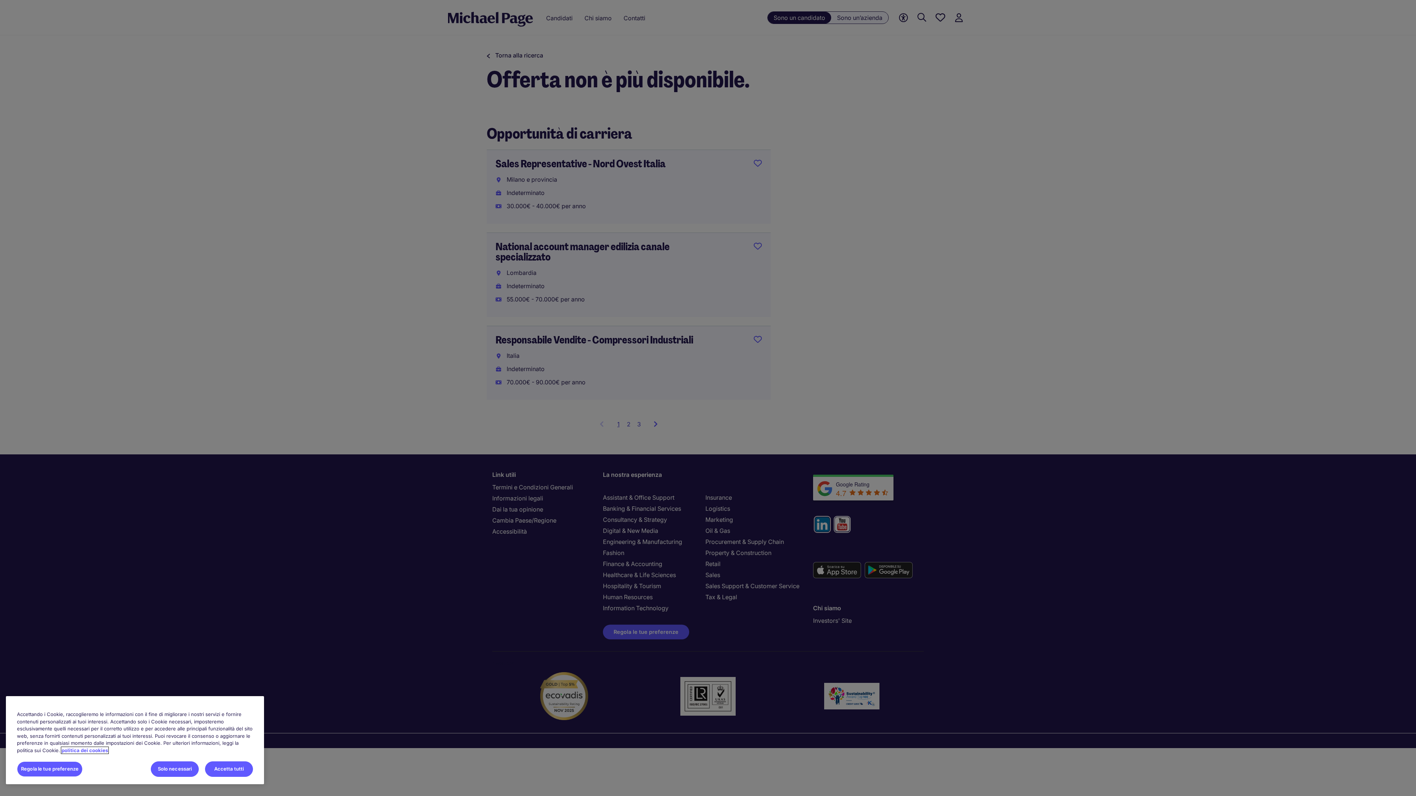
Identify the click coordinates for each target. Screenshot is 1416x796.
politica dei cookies (85, 750)
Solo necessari (175, 769)
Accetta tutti (229, 769)
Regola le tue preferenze (50, 769)
